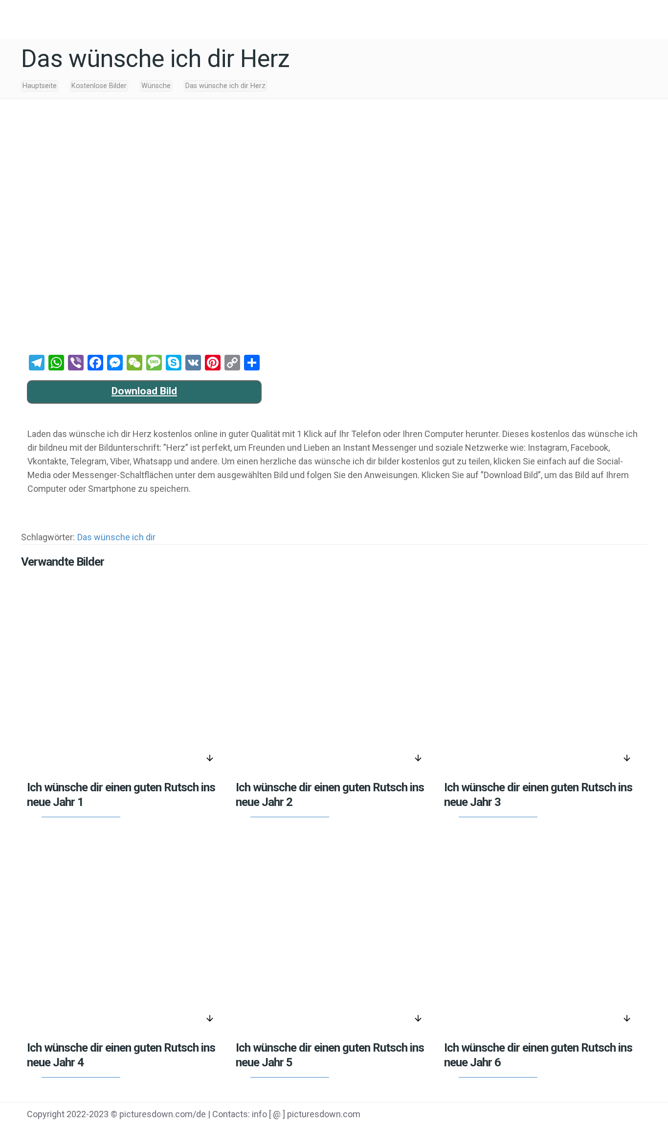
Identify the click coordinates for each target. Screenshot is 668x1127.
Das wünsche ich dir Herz (225, 86)
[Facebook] (546, 1115)
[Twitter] (571, 1115)
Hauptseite (39, 86)
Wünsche (156, 86)
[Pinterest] (595, 1115)
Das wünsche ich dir (116, 537)
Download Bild (144, 391)
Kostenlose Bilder (99, 86)
